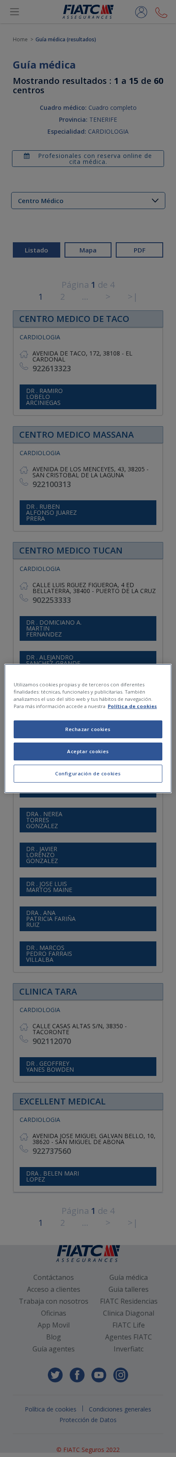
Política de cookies (132, 706)
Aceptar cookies (88, 751)
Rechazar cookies (88, 729)
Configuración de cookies (88, 773)
